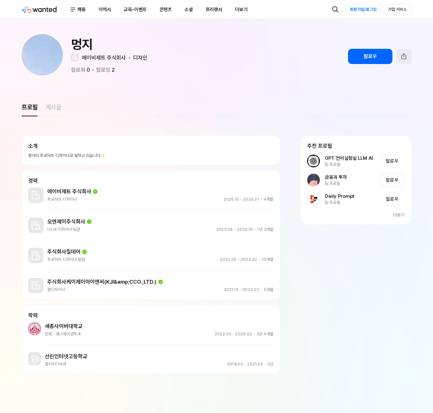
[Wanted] (46, 9)
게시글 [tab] (53, 107)
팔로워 (80, 70)
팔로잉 (105, 70)
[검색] (335, 9)
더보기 (399, 214)
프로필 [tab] (29, 107)
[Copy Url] (403, 56)
